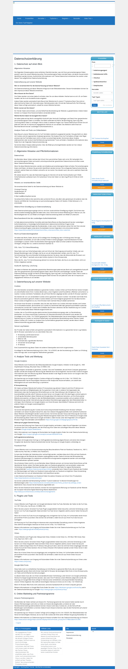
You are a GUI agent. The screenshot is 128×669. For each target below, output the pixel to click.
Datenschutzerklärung (73, 635)
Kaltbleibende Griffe (100, 74)
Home (19, 18)
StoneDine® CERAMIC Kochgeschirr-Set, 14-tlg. (100, 264)
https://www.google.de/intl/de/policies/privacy (34, 529)
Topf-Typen (96, 97)
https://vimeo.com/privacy (22, 561)
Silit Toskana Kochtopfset (100, 138)
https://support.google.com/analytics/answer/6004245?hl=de (42, 434)
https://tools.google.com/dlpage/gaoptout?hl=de (61, 420)
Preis (93, 62)
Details (102, 142)
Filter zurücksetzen (107, 105)
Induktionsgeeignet (100, 70)
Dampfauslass (98, 85)
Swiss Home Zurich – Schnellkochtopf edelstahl (100, 180)
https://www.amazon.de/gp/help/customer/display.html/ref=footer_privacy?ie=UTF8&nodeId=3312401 (47, 619)
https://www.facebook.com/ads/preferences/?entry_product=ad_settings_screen (55, 483)
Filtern (94, 105)
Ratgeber (65, 18)
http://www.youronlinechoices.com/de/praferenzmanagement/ (34, 492)
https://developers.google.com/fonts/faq (68, 587)
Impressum (70, 632)
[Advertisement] (64, 39)
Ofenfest (97, 78)
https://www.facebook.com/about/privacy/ (28, 478)
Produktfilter (29, 18)
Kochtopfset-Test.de (27, 667)
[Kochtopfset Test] (64, 9)
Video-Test (88, 18)
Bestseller (76, 18)
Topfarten (53, 18)
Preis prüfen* (102, 145)
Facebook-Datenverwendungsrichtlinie (39, 469)
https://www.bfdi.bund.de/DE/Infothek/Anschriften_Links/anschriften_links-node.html (42, 230)
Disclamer (69, 638)
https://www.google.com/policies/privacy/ (53, 589)
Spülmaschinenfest (100, 82)
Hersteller (41, 18)
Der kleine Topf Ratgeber (24, 23)
